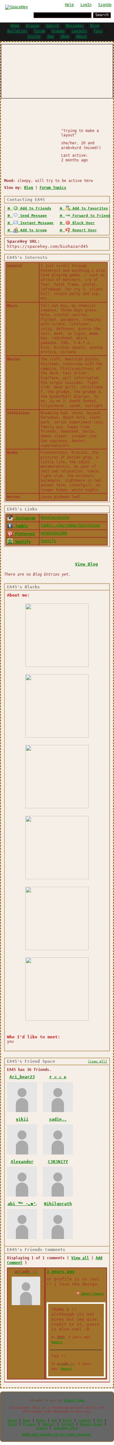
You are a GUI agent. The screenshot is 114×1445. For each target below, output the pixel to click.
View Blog (86, 564)
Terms (12, 1424)
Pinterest (24, 534)
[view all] (97, 1061)
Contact (67, 1424)
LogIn (86, 5)
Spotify (22, 542)
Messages (75, 25)
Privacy (29, 1424)
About (81, 36)
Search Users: (17, 14)
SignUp (104, 5)
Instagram (24, 518)
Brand (67, 1420)
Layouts (79, 31)
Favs (98, 31)
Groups (58, 31)
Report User (83, 230)
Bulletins (17, 31)
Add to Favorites (89, 208)
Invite (34, 36)
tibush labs (74, 1400)
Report (57, 1342)
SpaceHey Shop (65, 1427)
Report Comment (92, 1293)
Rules (41, 1420)
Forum (39, 31)
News (26, 1420)
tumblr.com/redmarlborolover (70, 525)
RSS (100, 1420)
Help (69, 5)
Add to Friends (34, 208)
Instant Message (36, 223)
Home (14, 25)
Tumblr (20, 526)
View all (80, 1258)
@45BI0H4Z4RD (54, 533)
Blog (94, 25)
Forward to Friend (90, 216)
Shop (64, 36)
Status (42, 1427)
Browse (32, 25)
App (50, 36)
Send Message (32, 216)
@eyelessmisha (55, 517)
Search (102, 15)
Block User (82, 223)
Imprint (48, 1424)
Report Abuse (91, 1424)
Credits (84, 1420)
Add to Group (32, 230)
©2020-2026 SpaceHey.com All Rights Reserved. (57, 1434)
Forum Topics (53, 187)
